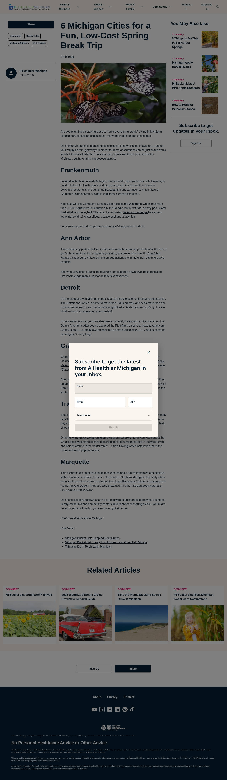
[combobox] (113, 415)
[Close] (148, 352)
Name (80, 386)
